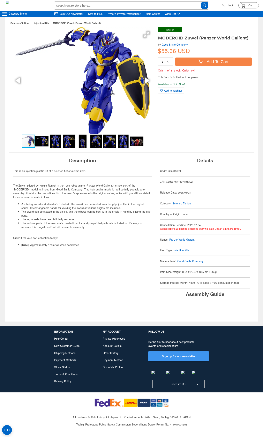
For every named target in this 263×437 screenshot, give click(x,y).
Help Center (153, 14)
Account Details (112, 346)
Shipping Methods (65, 353)
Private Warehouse (114, 338)
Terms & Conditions (66, 374)
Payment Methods (65, 360)
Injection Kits (41, 23)
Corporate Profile (113, 367)
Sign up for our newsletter (178, 356)
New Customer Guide (67, 346)
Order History (111, 353)
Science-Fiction (19, 23)
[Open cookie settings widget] (7, 430)
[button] (146, 34)
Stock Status (62, 367)
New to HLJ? (95, 14)
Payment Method (113, 360)
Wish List (170, 14)
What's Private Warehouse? (124, 14)
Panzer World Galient (182, 239)
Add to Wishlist (173, 90)
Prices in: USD (178, 384)
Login (231, 5)
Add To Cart (217, 61)
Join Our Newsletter (71, 14)
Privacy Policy (63, 381)
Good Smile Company (175, 44)
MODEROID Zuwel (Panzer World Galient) (77, 23)
